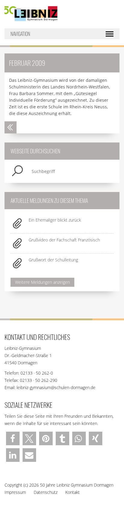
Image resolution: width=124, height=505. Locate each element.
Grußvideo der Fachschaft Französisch (64, 240)
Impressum (15, 492)
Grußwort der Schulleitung (53, 260)
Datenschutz (45, 492)
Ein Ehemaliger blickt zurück (55, 220)
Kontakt (72, 492)
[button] (13, 438)
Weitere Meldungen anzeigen (42, 282)
